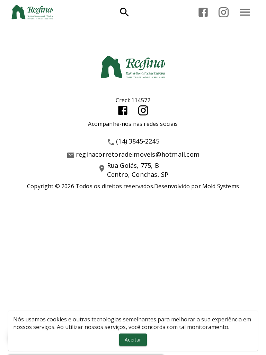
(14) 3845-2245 (137, 141)
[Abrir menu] (245, 12)
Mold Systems (220, 186)
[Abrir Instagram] (224, 12)
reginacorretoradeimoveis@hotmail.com (138, 154)
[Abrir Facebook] (203, 12)
